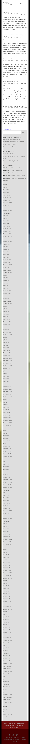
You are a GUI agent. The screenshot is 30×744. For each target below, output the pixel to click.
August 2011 (6, 643)
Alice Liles (7, 14)
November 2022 (7, 298)
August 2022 (6, 306)
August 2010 (6, 674)
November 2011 (7, 635)
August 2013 (6, 580)
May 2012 (6, 619)
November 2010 (7, 666)
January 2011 (6, 661)
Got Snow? (6, 12)
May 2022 (6, 314)
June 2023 (6, 280)
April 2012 (6, 622)
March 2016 (6, 503)
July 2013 (5, 583)
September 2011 (7, 640)
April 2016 (6, 500)
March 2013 (6, 593)
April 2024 (6, 254)
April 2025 (6, 223)
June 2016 (6, 495)
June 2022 (6, 311)
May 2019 (6, 407)
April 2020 (6, 379)
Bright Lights (23, 14)
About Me (12, 723)
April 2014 (6, 560)
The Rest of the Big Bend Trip (11, 161)
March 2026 (6, 195)
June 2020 (6, 373)
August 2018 (6, 430)
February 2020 (7, 384)
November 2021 (7, 329)
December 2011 (7, 632)
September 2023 (7, 272)
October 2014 (7, 544)
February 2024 (7, 260)
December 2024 (7, 234)
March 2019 (6, 412)
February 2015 (7, 534)
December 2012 (7, 601)
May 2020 (6, 376)
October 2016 (7, 485)
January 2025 (6, 231)
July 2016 (5, 492)
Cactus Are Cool (9, 725)
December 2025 (7, 203)
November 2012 (7, 604)
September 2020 (7, 366)
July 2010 (5, 676)
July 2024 (5, 247)
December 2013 (7, 570)
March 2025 (6, 226)
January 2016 (6, 508)
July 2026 (5, 187)
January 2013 (6, 599)
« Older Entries (7, 129)
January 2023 (6, 293)
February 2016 (7, 505)
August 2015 (6, 521)
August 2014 (6, 549)
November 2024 (7, 236)
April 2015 (6, 531)
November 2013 (7, 573)
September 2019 (7, 397)
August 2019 (6, 399)
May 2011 (6, 650)
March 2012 (6, 624)
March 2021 (6, 350)
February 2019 (7, 415)
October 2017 (7, 454)
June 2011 (6, 648)
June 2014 (6, 555)
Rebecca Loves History (9, 144)
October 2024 (7, 239)
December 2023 (7, 265)
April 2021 (6, 348)
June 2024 (6, 249)
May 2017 (6, 467)
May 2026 (6, 190)
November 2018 (7, 423)
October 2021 (7, 332)
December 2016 (7, 479)
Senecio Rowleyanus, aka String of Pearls (13, 35)
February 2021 (7, 353)
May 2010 (6, 681)
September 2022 (7, 303)
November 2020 (7, 360)
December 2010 (7, 663)
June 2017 (6, 464)
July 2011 (5, 645)
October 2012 (7, 606)
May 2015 (6, 529)
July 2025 (5, 215)
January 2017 (6, 477)
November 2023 (7, 267)
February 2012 (7, 627)
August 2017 (6, 459)
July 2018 (5, 433)
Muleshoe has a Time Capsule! (11, 147)
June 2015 (6, 526)
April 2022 (6, 316)
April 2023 (6, 285)
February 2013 (7, 596)
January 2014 (6, 568)
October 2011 (7, 637)
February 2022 (7, 322)
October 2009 (7, 699)
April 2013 (6, 591)
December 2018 (7, 420)
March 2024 (6, 257)
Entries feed (6, 712)
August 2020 (6, 368)
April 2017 (6, 469)
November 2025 (7, 205)
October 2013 (7, 575)
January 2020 (6, 386)
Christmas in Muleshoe (10, 59)
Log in (5, 709)
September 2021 (7, 335)
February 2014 (7, 565)
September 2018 (7, 428)
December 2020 (7, 358)
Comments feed (7, 714)
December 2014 (7, 539)
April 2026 (6, 192)
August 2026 (6, 184)
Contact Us (20, 725)
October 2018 (7, 425)
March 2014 (6, 562)
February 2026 (7, 197)
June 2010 (6, 679)
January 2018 (6, 446)
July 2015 (5, 523)
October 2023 (7, 270)
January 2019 (6, 417)
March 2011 (6, 656)
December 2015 (7, 511)
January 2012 (6, 630)
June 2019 (6, 404)
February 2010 (7, 689)
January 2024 (6, 262)
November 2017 (7, 451)
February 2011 (7, 658)
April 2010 (6, 684)
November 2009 (7, 697)
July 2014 (5, 552)
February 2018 (7, 443)
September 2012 (7, 609)
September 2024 (7, 241)
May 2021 (6, 345)
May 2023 (6, 283)
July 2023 (5, 278)
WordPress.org (7, 717)
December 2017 (7, 448)
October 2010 (7, 668)
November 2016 (7, 482)
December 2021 (7, 327)
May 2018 (6, 436)
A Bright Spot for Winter (10, 81)
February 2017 (7, 474)
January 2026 (6, 200)
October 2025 (7, 208)
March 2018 (6, 441)
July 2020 (5, 371)
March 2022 (6, 319)
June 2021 (6, 342)
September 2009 (7, 702)
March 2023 (6, 288)
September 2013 (7, 578)
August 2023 (6, 275)
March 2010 (6, 687)
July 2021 (5, 340)
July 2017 (5, 461)
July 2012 (5, 614)
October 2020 (7, 363)
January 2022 (6, 324)
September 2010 (7, 671)
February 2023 (7, 291)
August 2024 (6, 244)
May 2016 (6, 498)
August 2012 (6, 611)
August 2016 (6, 490)
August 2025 (6, 213)
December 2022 (7, 296)
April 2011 (6, 653)
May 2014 (6, 557)
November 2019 (7, 391)
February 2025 (7, 228)
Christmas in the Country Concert (13, 106)
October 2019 (7, 394)
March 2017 (6, 472)
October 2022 (7, 301)
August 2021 (6, 337)
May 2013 (6, 588)
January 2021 (6, 355)
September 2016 (7, 487)
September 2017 (7, 456)
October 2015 (7, 516)
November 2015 (7, 513)
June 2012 (6, 617)
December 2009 (7, 694)
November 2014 (7, 542)
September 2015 (7, 518)
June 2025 (6, 218)
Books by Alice (14, 727)
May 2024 (6, 252)
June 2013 (6, 586)
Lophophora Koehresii (9, 154)
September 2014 (7, 547)
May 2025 (6, 221)
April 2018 (6, 438)
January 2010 (6, 692)
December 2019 (7, 389)
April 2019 (6, 410)
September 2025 (7, 210)
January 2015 (6, 536)
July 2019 (5, 402)
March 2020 (6, 381)
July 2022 (5, 309)
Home (5, 723)
